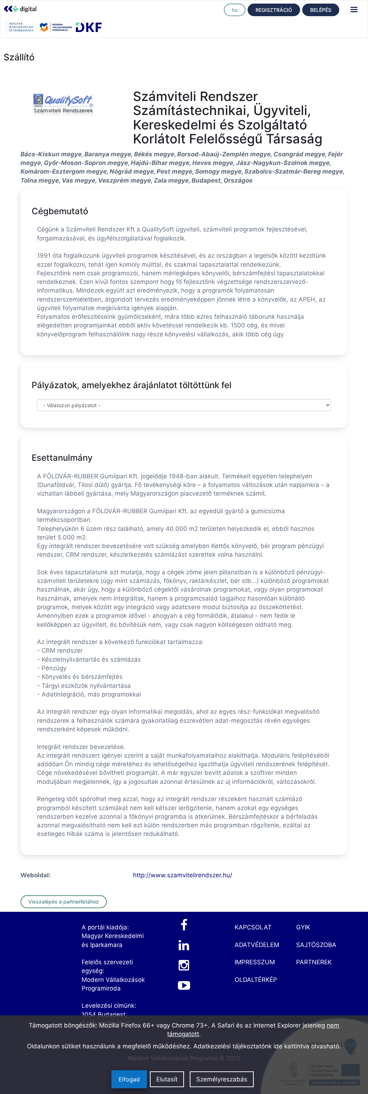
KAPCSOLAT (253, 927)
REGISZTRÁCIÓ (274, 10)
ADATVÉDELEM (257, 944)
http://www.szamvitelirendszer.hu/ (182, 875)
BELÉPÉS (320, 10)
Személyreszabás (221, 1079)
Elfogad (129, 1079)
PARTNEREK (314, 962)
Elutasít (167, 1079)
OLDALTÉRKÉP (256, 979)
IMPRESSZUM (255, 962)
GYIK (303, 927)
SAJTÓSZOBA (316, 944)
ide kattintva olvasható (306, 1046)
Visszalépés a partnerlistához (63, 901)
